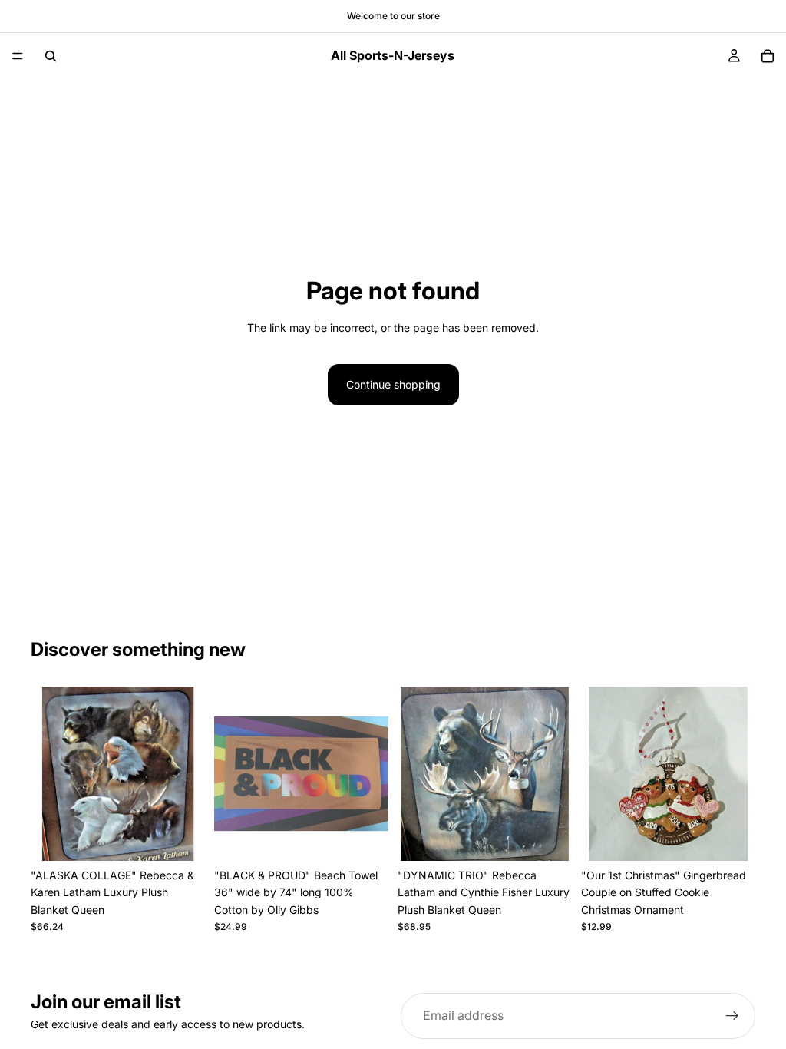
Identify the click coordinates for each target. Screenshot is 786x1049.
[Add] (181, 837)
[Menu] (17, 56)
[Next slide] (188, 774)
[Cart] (767, 56)
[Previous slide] (47, 774)
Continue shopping (393, 384)
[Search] (51, 56)
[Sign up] (732, 1016)
